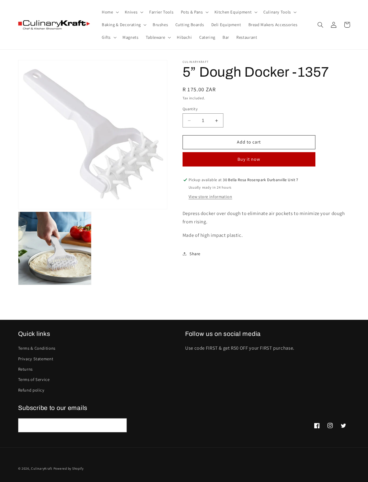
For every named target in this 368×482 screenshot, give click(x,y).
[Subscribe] (119, 425)
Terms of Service (34, 379)
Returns (25, 369)
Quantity (190, 108)
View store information (210, 196)
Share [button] (194, 253)
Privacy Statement (35, 358)
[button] (109, 12)
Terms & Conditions (36, 348)
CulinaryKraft (41, 468)
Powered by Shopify (68, 468)
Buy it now (248, 159)
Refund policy (31, 390)
